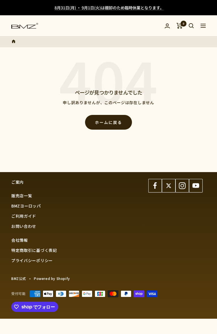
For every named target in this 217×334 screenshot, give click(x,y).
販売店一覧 (21, 195)
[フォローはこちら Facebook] (155, 185)
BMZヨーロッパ (26, 206)
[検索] (191, 25)
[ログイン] (167, 25)
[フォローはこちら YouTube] (196, 185)
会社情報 (19, 240)
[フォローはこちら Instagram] (182, 185)
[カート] (180, 26)
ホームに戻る (108, 122)
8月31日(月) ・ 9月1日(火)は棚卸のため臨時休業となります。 (109, 7)
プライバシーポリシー (32, 260)
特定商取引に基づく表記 (34, 250)
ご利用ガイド (23, 216)
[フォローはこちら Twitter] (168, 185)
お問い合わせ (23, 226)
